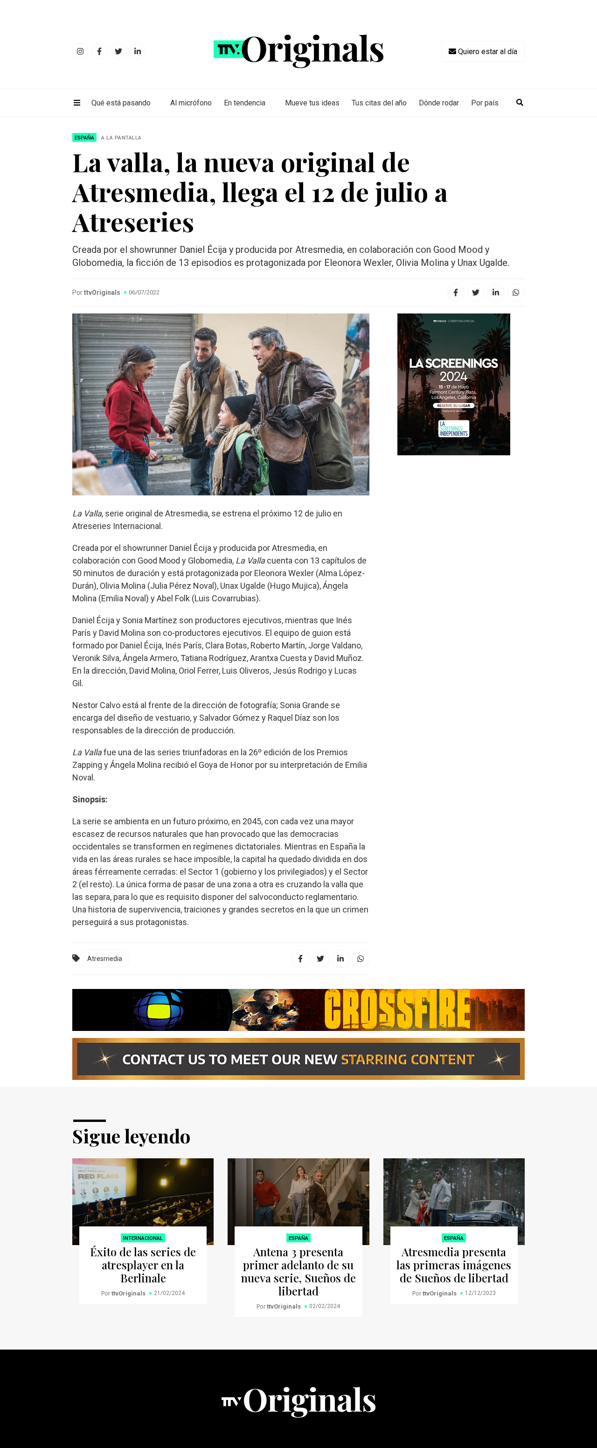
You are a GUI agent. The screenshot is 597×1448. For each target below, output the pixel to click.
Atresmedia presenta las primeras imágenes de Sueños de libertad (453, 1264)
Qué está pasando (121, 102)
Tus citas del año (379, 102)
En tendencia (244, 102)
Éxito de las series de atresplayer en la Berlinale (143, 1264)
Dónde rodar (439, 102)
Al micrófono (191, 102)
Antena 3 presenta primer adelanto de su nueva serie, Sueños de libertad (298, 1271)
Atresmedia (104, 958)
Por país (485, 102)
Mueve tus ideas (312, 102)
